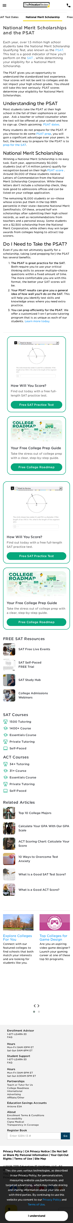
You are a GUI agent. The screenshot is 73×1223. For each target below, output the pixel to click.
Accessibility (14, 1118)
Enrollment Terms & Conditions (25, 1115)
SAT (30, 58)
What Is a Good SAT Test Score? (42, 874)
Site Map (40, 1158)
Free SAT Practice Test (36, 404)
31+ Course (18, 770)
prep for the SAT (14, 144)
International (14, 1091)
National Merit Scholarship (43, 17)
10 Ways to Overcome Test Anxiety (38, 859)
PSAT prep (43, 133)
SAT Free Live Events (34, 649)
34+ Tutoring (19, 764)
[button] (34, 1012)
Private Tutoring (22, 741)
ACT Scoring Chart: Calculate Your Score (43, 843)
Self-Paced (18, 748)
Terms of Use (36, 1204)
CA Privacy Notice (37, 1151)
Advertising (14, 1094)
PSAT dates (51, 124)
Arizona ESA (14, 1106)
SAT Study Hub (29, 679)
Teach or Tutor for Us (20, 1084)
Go (65, 1135)
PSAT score (55, 170)
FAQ (9, 1037)
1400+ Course (20, 728)
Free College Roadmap (36, 467)
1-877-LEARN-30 (17, 1034)
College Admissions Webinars (33, 695)
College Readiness (18, 1088)
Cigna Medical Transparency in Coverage (23, 1123)
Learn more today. (37, 321)
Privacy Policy (52, 1199)
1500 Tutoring (20, 721)
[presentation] (34, 1006)
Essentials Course (23, 735)
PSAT (59, 50)
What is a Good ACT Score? (38, 889)
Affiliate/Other (15, 1097)
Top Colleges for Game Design (53, 937)
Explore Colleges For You (17, 937)
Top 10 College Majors (34, 813)
